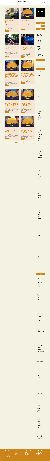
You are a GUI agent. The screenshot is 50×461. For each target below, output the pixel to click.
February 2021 (39, 197)
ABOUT (30, 3)
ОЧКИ (38, 379)
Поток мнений (39, 391)
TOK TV (9, 2)
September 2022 (40, 161)
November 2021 (40, 180)
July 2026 (39, 73)
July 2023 (39, 142)
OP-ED (38, 318)
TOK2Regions (39, 334)
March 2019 (39, 241)
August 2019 (39, 231)
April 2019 (39, 239)
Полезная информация (41, 389)
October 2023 (39, 136)
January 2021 (39, 199)
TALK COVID (39, 322)
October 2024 (39, 113)
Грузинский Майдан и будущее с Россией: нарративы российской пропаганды (27, 48)
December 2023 (40, 132)
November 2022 (40, 157)
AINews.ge (27, 3)
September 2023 (40, 138)
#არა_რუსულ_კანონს (40, 276)
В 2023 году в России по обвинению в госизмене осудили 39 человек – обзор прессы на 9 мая (11, 130)
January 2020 (39, 222)
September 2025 (40, 92)
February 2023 (39, 151)
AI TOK (33, 3)
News (38, 314)
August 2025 (39, 94)
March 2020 (39, 218)
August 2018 (39, 254)
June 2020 (39, 212)
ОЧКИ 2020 (39, 381)
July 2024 (39, 119)
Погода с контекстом (40, 387)
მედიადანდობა (40, 425)
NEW (38, 312)
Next (23, 142)
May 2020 (39, 214)
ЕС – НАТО (39, 363)
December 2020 (40, 201)
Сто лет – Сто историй (40, 398)
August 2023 (39, 140)
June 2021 (39, 189)
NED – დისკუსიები (40, 310)
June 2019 (39, 235)
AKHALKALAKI (40, 288)
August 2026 (39, 71)
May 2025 (39, 100)
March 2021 (39, 195)
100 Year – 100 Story (40, 278)
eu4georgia (39, 299)
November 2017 (40, 269)
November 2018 (40, 248)
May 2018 (39, 260)
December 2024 (40, 109)
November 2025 (40, 88)
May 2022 (39, 168)
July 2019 (39, 233)
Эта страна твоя (40, 403)
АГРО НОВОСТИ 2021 (41, 345)
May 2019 (39, 237)
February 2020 (39, 220)
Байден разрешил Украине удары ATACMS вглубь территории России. (11, 21)
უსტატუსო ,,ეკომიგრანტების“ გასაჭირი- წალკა (39, 40)
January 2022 (39, 176)
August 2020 (39, 208)
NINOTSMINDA (40, 316)
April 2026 (39, 79)
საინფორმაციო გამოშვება (26, 1)
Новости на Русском (18, 3)
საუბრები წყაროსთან (40, 433)
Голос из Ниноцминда (40, 358)
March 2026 (39, 81)
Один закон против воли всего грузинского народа (10, 48)
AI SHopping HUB (40, 282)
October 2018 (39, 250)
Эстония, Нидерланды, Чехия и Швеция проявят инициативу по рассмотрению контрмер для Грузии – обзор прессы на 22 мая (27, 75)
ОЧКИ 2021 (39, 383)
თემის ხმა (39, 423)
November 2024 (40, 111)
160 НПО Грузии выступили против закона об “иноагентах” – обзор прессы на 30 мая (27, 21)
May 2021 (39, 191)
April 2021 (39, 193)
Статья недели (39, 396)
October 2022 (39, 159)
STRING (39, 320)
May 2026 (39, 77)
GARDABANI (39, 303)
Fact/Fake (39, 301)
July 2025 (39, 96)
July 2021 (39, 187)
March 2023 (39, 149)
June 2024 (39, 121)
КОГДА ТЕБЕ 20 (40, 365)
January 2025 (39, 107)
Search (41, 23)
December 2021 (40, 178)
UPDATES (39, 341)
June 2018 (39, 258)
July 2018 (39, 256)
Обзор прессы (39, 375)
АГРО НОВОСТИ (40, 343)
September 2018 (40, 252)
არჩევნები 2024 (40, 405)
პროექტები (23, 3)
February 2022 (39, 174)
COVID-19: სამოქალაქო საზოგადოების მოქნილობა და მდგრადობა (40, 295)
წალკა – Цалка (40, 445)
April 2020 (39, 216)
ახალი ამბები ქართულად (19, 1)
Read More (23, 29)
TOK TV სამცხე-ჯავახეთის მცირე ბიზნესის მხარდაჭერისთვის (40, 331)
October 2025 (39, 90)
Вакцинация (39, 349)
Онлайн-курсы (40, 377)
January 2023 (39, 153)
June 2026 (39, 75)
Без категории (39, 347)
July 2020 (39, 210)
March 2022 (39, 172)
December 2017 (40, 267)
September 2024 (40, 115)
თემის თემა (39, 421)
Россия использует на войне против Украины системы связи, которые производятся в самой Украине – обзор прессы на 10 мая (27, 104)
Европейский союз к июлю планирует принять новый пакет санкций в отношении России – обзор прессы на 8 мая (27, 131)
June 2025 (39, 98)
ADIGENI (39, 280)
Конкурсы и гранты (40, 367)
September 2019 (40, 229)
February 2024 (39, 128)
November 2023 (40, 134)
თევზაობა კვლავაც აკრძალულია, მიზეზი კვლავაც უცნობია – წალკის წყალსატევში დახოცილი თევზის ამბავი (40, 45)
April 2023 (39, 147)
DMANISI (39, 297)
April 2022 (39, 170)
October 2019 (39, 227)
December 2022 (40, 155)
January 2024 (39, 130)
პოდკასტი (39, 427)
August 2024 (39, 117)
